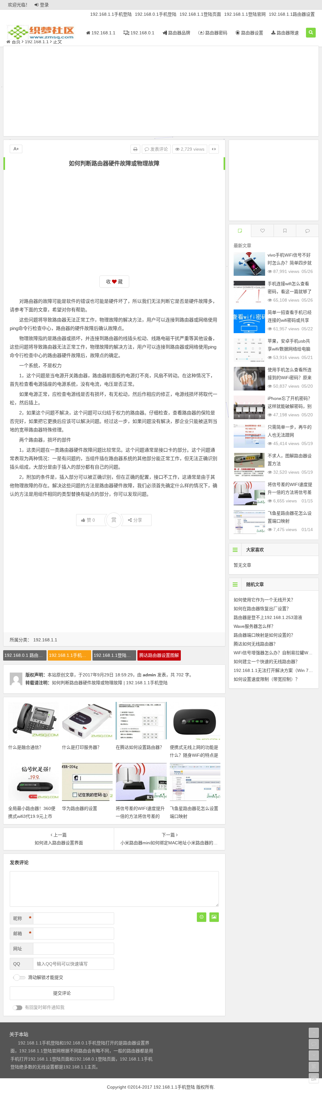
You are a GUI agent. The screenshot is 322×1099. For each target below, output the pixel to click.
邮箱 (22, 933)
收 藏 (114, 281)
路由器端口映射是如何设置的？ (264, 635)
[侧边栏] (214, 149)
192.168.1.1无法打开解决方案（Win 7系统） (278, 670)
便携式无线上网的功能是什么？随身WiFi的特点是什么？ (194, 755)
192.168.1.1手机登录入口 (70, 655)
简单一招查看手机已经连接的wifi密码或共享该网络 (290, 320)
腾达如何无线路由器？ (256, 643)
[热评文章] (262, 230)
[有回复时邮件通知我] (17, 1007)
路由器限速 (287, 32)
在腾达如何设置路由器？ (140, 747)
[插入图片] (214, 917)
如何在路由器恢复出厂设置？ (262, 608)
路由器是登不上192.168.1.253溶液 (268, 617)
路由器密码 (215, 32)
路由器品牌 (178, 32)
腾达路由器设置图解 (159, 655)
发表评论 (158, 149)
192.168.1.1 (102, 32)
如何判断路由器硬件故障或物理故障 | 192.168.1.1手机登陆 (110, 682)
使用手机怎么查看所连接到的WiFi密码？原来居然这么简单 (290, 377)
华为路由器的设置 (79, 808)
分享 (137, 520)
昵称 (22, 918)
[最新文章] (240, 230)
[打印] (135, 149)
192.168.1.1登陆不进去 (115, 655)
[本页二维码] (314, 1078)
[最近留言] (307, 230)
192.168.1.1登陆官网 (245, 14)
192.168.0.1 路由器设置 (25, 655)
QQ (16, 963)
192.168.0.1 (141, 32)
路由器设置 (251, 32)
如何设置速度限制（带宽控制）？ (267, 679)
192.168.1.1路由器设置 (292, 14)
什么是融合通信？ (25, 747)
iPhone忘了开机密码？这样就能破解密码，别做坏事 (290, 406)
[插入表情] (201, 917)
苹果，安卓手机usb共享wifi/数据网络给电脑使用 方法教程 (289, 348)
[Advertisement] (161, 92)
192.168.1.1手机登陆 (111, 14)
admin (149, 674)
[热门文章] (285, 230)
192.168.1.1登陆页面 (200, 14)
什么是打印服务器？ (82, 747)
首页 (16, 41)
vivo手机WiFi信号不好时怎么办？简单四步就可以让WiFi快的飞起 (290, 262)
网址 (17, 948)
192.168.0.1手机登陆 (155, 14)
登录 (44, 4)
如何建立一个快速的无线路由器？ (267, 661)
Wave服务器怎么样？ (254, 626)
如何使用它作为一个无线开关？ (264, 599)
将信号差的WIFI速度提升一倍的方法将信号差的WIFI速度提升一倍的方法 (140, 816)
